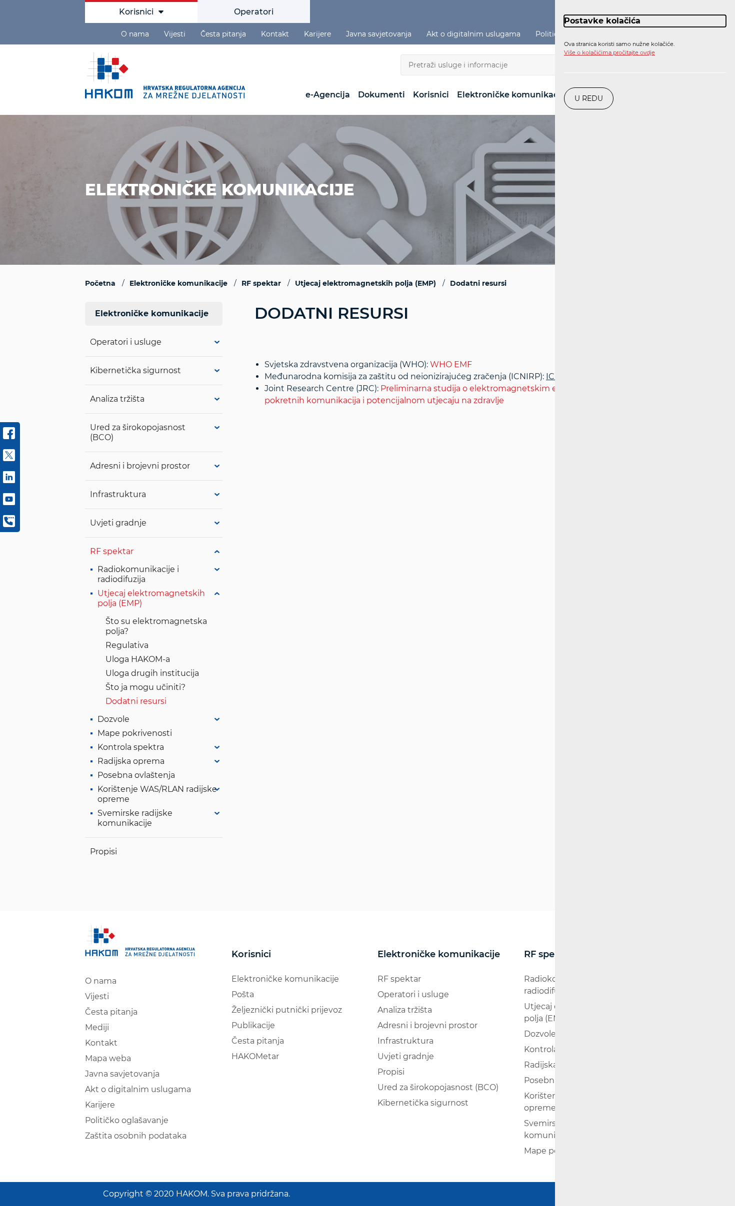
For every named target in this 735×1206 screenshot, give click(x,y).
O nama (135, 33)
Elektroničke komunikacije (512, 94)
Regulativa (127, 645)
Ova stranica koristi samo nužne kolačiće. (619, 48)
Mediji (97, 1027)
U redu (588, 98)
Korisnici (136, 11)
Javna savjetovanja (379, 33)
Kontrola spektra (131, 747)
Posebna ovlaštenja (136, 775)
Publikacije (253, 1025)
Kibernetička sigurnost (135, 370)
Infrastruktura (118, 494)
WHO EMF (451, 364)
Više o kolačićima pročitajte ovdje (609, 52)
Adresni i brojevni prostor (140, 466)
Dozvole (114, 719)
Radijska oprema (131, 761)
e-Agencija (328, 94)
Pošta (243, 994)
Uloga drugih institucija (152, 673)
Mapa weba (108, 1058)
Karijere (317, 33)
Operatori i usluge (126, 342)
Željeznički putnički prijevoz (287, 1010)
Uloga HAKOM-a (138, 659)
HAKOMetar (255, 1056)
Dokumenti (381, 94)
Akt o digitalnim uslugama (473, 33)
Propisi (103, 851)
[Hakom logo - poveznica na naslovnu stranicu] (167, 75)
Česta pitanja (223, 33)
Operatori (254, 11)
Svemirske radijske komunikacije (135, 818)
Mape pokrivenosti (135, 733)
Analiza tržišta (117, 399)
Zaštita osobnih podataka (135, 1136)
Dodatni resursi (136, 701)
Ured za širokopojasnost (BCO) (438, 1087)
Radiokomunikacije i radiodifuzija (138, 574)
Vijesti (175, 33)
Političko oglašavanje (126, 1120)
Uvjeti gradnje (118, 523)
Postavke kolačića (602, 20)
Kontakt (275, 33)
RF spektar (112, 551)
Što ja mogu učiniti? (146, 687)
